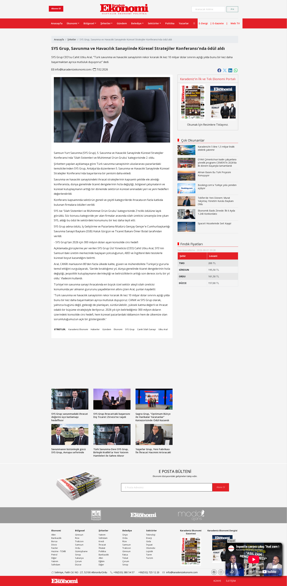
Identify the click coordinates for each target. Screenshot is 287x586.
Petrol (54, 554)
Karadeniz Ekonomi (78, 329)
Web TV (235, 23)
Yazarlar (184, 23)
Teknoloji (150, 534)
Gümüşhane (81, 551)
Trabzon (79, 541)
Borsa (54, 541)
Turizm (149, 557)
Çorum (78, 561)
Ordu (77, 547)
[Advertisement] (112, 365)
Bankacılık (56, 537)
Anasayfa (56, 23)
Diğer (54, 557)
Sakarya (79, 557)
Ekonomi (118, 329)
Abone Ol (56, 8)
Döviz (54, 544)
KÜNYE (217, 580)
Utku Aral (163, 329)
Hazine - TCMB (58, 551)
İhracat (102, 544)
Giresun (79, 534)
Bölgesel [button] (89, 23)
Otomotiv (150, 547)
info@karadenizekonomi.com (72, 69)
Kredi (101, 541)
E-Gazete (218, 23)
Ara (232, 9)
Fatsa (125, 554)
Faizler (54, 547)
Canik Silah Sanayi (146, 329)
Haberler (95, 329)
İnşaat (149, 544)
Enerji (149, 537)
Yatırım (54, 561)
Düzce (78, 564)
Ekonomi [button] (72, 23)
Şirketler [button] (105, 23)
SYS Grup (130, 329)
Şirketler (71, 39)
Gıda (148, 541)
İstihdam (55, 564)
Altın (53, 534)
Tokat (125, 557)
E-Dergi (203, 23)
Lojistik (149, 551)
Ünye (125, 534)
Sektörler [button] (153, 23)
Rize (77, 537)
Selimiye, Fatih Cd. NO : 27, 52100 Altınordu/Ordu (80, 572)
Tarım (149, 554)
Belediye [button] (136, 23)
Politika (169, 23)
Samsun (79, 544)
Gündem (122, 23)
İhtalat (102, 547)
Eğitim (101, 561)
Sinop (78, 554)
